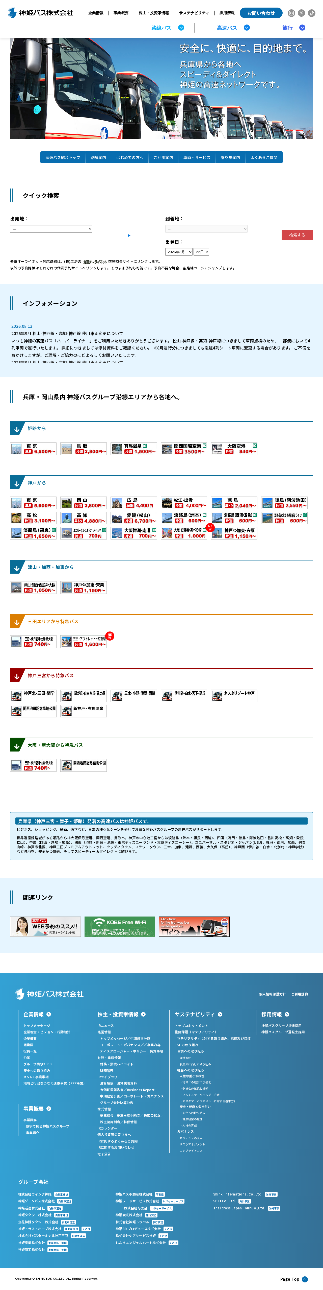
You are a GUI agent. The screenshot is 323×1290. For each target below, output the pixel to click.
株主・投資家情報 (154, 13)
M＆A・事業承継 (36, 1076)
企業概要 (30, 1038)
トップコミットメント (191, 1025)
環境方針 (185, 1058)
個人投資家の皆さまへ (114, 1134)
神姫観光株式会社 (136, 1214)
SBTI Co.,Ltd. (231, 1201)
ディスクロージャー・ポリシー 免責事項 (131, 1051)
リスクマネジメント (192, 1144)
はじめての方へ (129, 157)
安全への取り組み (36, 1070)
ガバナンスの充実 (191, 1138)
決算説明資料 (127, 1083)
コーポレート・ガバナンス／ (122, 1044)
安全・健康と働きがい (195, 1106)
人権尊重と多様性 (192, 1076)
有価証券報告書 (111, 1089)
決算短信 (106, 1083)
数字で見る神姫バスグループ (47, 1126)
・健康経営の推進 (191, 1119)
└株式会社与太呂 (146, 1208)
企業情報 (95, 13)
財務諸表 (106, 1070)
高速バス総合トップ (62, 157)
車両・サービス (196, 157)
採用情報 (227, 13)
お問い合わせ (261, 13)
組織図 (28, 1044)
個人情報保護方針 (272, 994)
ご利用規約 (299, 994)
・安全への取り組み (192, 1113)
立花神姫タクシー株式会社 (46, 1221)
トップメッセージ (36, 1025)
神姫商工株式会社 (42, 1249)
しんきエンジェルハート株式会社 (146, 1242)
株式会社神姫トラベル (139, 1221)
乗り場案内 (230, 157)
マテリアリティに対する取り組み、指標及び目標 (214, 1038)
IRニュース (105, 1025)
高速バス (227, 28)
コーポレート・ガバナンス (144, 1096)
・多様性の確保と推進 (194, 1088)
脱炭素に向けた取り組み (195, 1064)
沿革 (26, 1057)
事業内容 (153, 1044)
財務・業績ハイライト (116, 1064)
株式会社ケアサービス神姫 (141, 1235)
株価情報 (130, 1121)
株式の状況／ (154, 1115)
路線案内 (98, 157)
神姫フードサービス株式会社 (149, 1201)
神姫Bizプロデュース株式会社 (144, 1228)
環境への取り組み (190, 1051)
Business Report (141, 1089)
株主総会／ (108, 1115)
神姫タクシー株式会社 (43, 1214)
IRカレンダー (107, 1128)
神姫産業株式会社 (42, 1242)
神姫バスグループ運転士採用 (283, 1031)
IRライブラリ (107, 1076)
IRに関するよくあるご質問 (117, 1141)
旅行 (288, 28)
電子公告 (104, 1154)
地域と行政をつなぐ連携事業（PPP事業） (55, 1083)
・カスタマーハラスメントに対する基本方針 (208, 1101)
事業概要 (121, 13)
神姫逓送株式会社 (40, 1208)
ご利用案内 (163, 157)
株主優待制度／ (111, 1121)
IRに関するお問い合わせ (115, 1147)
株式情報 (104, 1109)
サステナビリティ (194, 13)
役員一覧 (30, 1051)
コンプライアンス (191, 1150)
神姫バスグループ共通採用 (281, 1025)
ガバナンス (185, 1131)
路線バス (161, 28)
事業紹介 (32, 1132)
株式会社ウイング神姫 (43, 1194)
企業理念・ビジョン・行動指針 (46, 1031)
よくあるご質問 (264, 157)
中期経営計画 (140, 1038)
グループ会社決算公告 (116, 1102)
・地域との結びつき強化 (195, 1082)
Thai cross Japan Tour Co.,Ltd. (246, 1208)
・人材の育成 (188, 1125)
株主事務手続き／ (130, 1115)
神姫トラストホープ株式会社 (54, 1228)
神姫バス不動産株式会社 (140, 1194)
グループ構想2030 (37, 1064)
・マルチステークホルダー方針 (200, 1095)
